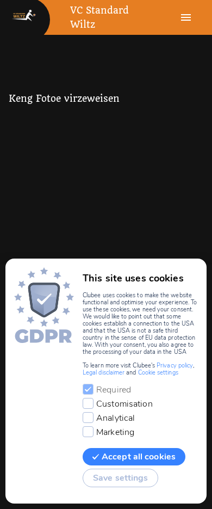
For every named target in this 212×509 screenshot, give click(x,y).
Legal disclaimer (103, 373)
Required (113, 389)
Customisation (124, 403)
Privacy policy (175, 365)
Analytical (115, 418)
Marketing (115, 432)
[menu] (186, 17)
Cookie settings (158, 373)
